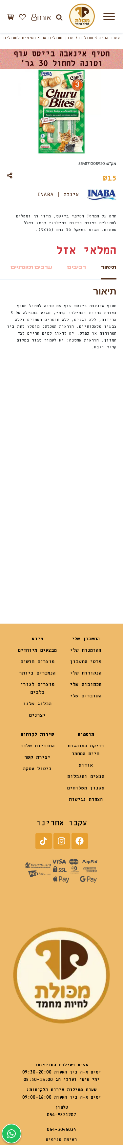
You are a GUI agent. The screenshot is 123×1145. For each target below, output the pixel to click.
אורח (44, 17)
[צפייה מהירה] (70, 429)
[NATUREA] (34, 562)
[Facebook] (80, 841)
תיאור (108, 267)
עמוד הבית (109, 38)
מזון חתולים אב (57, 38)
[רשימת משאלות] (22, 17)
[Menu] (109, 16)
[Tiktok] (43, 841)
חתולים (86, 38)
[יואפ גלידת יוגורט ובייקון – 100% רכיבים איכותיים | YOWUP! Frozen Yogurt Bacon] (88, 562)
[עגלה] (10, 16)
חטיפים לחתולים (20, 38)
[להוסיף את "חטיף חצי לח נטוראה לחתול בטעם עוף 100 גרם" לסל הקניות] (19, 581)
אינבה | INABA (58, 195)
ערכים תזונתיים (31, 267)
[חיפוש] (59, 17)
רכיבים (76, 267)
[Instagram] (61, 841)
